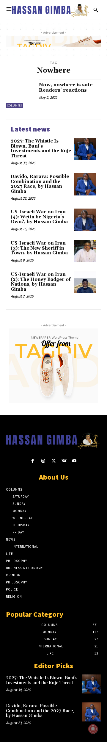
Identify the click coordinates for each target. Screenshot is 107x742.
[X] (53, 461)
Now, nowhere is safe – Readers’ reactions (68, 87)
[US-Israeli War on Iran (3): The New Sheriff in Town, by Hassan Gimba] (85, 251)
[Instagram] (43, 461)
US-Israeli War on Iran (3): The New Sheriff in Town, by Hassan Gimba (39, 248)
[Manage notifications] (93, 729)
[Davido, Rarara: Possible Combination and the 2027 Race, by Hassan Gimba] (85, 184)
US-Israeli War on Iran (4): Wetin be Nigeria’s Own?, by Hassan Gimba (39, 217)
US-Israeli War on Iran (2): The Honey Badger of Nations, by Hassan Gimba (41, 282)
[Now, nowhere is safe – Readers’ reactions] (20, 93)
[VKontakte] (64, 461)
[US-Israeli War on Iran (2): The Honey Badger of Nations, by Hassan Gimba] (85, 282)
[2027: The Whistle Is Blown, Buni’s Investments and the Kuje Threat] (85, 149)
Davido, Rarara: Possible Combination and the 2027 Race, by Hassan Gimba (40, 184)
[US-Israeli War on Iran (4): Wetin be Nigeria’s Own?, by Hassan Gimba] (85, 220)
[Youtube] (74, 461)
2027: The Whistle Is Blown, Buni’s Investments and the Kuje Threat (41, 148)
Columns (14, 105)
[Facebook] (32, 461)
